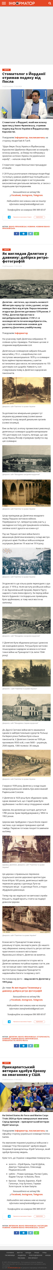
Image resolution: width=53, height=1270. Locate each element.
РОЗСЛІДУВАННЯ (35, 1255)
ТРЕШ (44, 1253)
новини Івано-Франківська (24, 1039)
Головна (10, 1253)
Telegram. (38, 999)
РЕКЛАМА (21, 1258)
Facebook (16, 195)
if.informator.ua (14, 1268)
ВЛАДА (28, 1253)
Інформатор (21, 137)
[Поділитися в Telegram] (23, 233)
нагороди (42, 1226)
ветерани (13, 1226)
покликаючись (37, 137)
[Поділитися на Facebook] (16, 233)
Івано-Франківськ (18, 227)
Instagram (27, 195)
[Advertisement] (26, 35)
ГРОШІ (36, 1253)
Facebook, (16, 999)
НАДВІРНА (22, 1255)
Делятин (13, 1037)
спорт (42, 1228)
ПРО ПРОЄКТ (33, 1258)
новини (31, 227)
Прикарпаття (8, 1040)
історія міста (43, 1037)
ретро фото (22, 1040)
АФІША (48, 1255)
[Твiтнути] (30, 233)
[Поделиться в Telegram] (23, 1045)
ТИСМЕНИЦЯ (10, 1255)
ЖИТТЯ (20, 1253)
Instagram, (27, 999)
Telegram (38, 195)
